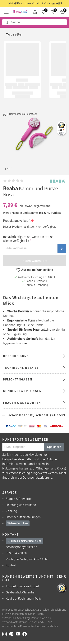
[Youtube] (19, 633)
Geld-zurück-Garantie (20, 592)
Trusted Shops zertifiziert (22, 586)
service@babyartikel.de (21, 547)
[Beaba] (57, 181)
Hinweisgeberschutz (15, 614)
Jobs (32, 614)
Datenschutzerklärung (37, 477)
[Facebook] (25, 633)
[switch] (61, 133)
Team (40, 614)
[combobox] (34, 22)
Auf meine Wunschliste (37, 270)
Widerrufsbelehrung (54, 609)
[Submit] (6, 22)
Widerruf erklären (17, 523)
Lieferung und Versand (21, 505)
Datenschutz (25, 609)
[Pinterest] (12, 633)
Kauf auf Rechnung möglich (24, 598)
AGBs (37, 609)
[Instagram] (5, 633)
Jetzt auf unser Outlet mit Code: (34, 3)
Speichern (54, 447)
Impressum (9, 609)
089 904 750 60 (16, 553)
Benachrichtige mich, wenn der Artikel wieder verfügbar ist (28, 239)
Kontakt (11, 565)
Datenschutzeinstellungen (23, 517)
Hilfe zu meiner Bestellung (26, 540)
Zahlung (11, 511)
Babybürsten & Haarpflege (23, 113)
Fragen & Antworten (19, 499)
